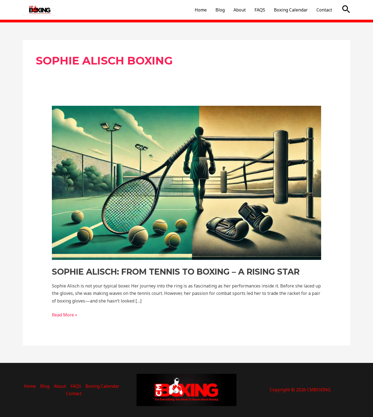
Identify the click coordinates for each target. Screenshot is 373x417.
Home (201, 10)
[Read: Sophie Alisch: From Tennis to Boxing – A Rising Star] (186, 183)
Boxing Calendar (291, 10)
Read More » (64, 314)
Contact (324, 10)
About (239, 10)
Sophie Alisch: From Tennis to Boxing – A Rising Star (176, 272)
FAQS (259, 10)
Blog (220, 10)
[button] (346, 10)
